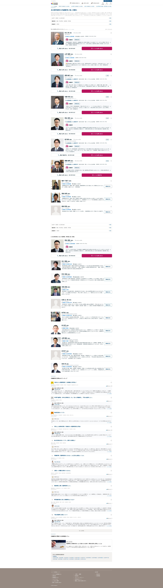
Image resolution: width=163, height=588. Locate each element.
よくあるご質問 (55, 580)
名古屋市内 (55, 556)
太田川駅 (72, 328)
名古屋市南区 (60, 559)
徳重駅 (74, 183)
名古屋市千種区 (55, 557)
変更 (110, 18)
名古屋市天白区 (69, 264)
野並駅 (75, 264)
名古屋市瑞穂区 (69, 276)
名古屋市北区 (66, 557)
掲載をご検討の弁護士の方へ (80, 580)
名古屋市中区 (82, 557)
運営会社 (98, 574)
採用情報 (98, 575)
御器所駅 (76, 353)
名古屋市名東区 (77, 559)
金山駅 (75, 366)
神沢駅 (78, 36)
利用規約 (76, 575)
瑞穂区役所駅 (76, 276)
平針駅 (75, 302)
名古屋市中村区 (77, 557)
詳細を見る (108, 186)
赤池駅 (72, 341)
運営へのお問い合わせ (56, 582)
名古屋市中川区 (106, 557)
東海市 (67, 328)
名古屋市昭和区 (72, 243)
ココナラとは (55, 579)
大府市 (67, 289)
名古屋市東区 (61, 557)
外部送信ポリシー (78, 579)
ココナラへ (54, 1)
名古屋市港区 (55, 559)
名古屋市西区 (71, 557)
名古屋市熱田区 (69, 366)
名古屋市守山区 (66, 559)
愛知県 (67, 36)
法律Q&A (54, 575)
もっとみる (81, 530)
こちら (73, 29)
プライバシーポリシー (79, 577)
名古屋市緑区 (71, 36)
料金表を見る (77, 39)
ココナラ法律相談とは (56, 574)
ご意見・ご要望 (78, 574)
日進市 (67, 341)
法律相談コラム (55, 577)
